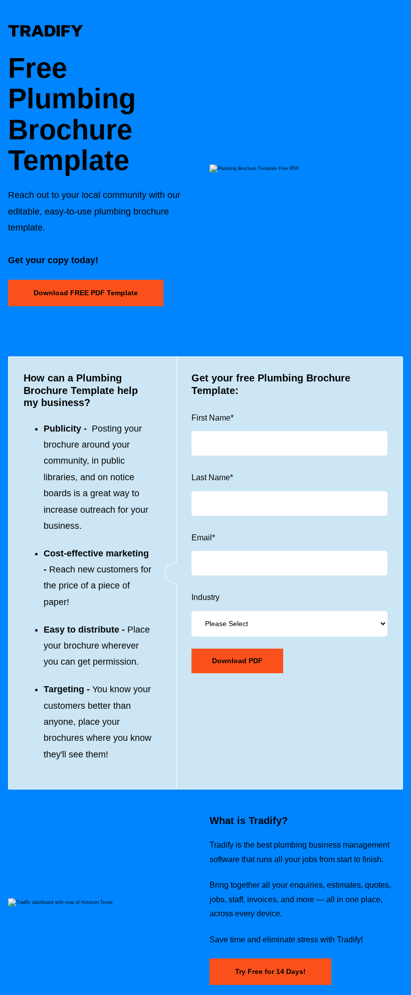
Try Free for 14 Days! (270, 971)
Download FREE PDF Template (86, 293)
